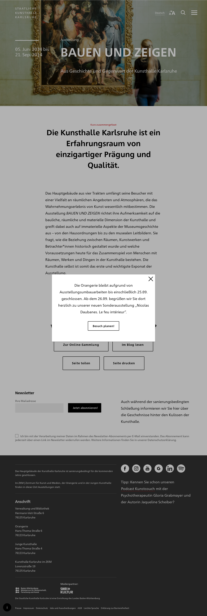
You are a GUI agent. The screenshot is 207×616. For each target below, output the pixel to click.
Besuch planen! (103, 326)
